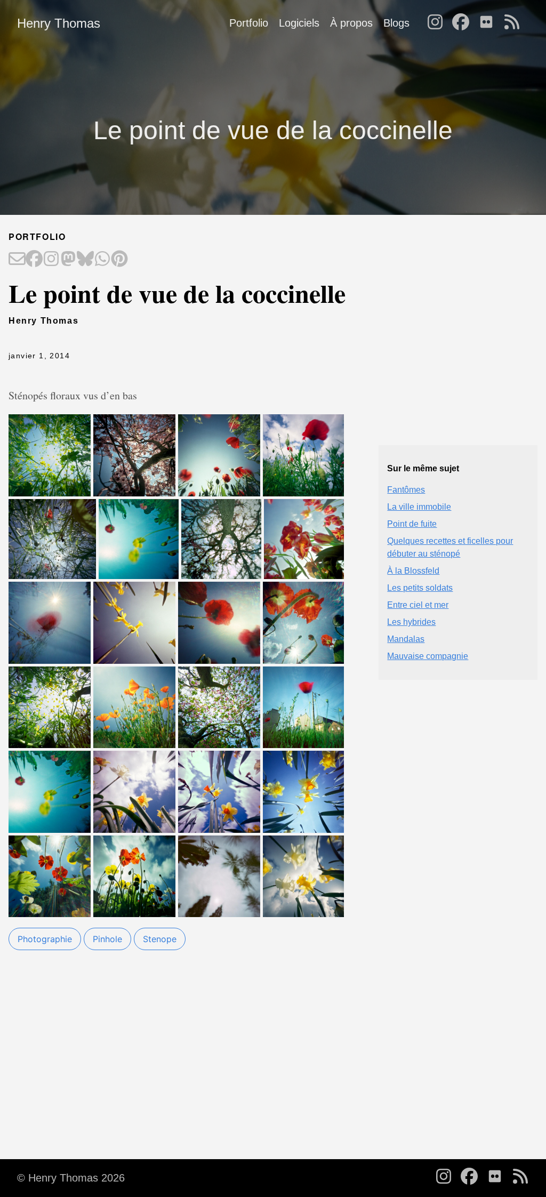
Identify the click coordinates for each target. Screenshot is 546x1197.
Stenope (159, 939)
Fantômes (406, 489)
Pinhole (107, 939)
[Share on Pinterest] (119, 259)
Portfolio (248, 23)
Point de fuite (412, 523)
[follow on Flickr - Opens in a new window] (489, 23)
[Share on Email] (17, 259)
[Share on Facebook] (34, 259)
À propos (351, 23)
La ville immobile (419, 506)
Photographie (45, 939)
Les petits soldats (420, 587)
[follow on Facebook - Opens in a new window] (464, 23)
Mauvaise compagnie (427, 656)
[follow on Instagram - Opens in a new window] (438, 23)
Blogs (396, 23)
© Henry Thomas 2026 (71, 1178)
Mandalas (405, 639)
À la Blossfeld (413, 570)
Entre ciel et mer (417, 604)
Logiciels (299, 23)
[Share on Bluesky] (85, 259)
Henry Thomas (58, 23)
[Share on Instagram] (51, 259)
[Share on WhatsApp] (102, 259)
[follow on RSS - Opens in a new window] (515, 23)
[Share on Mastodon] (68, 259)
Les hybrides (411, 621)
